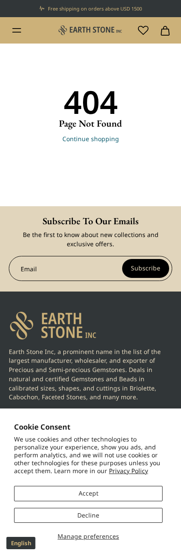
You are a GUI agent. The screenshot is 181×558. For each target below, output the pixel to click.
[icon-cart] (162, 30)
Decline (88, 515)
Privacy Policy (128, 471)
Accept (88, 493)
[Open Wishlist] (143, 30)
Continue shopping (90, 139)
